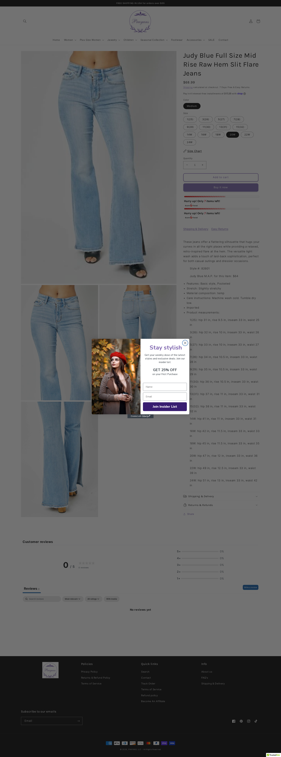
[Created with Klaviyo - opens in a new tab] (140, 416)
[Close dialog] (185, 343)
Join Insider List (165, 406)
